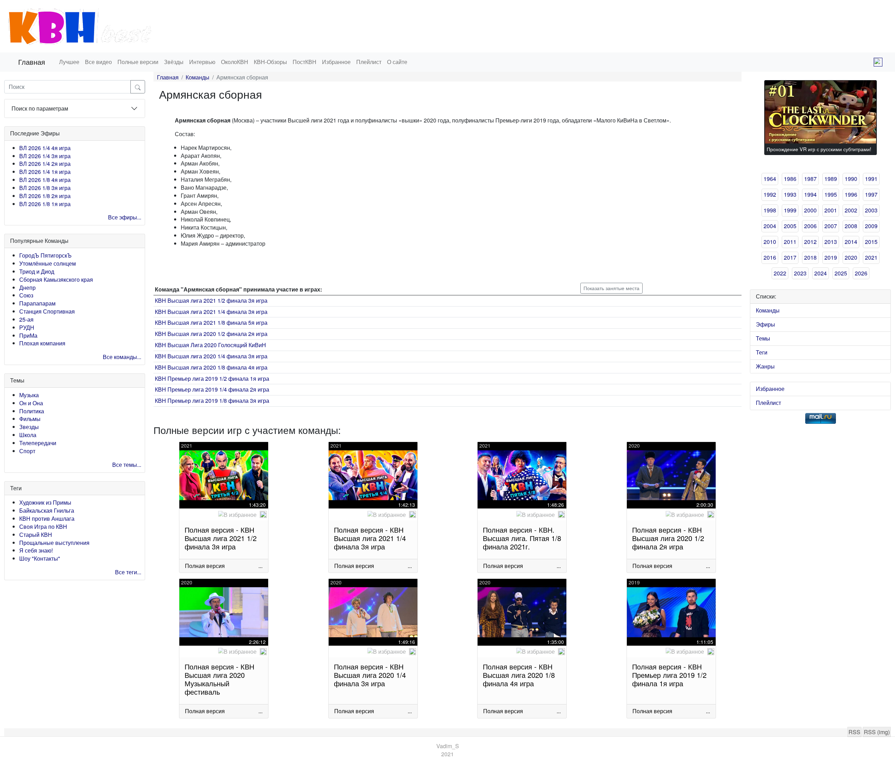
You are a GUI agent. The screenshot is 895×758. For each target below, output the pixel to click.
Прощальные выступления (54, 543)
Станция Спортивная (47, 311)
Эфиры (765, 324)
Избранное (336, 62)
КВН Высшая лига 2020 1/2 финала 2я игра (211, 334)
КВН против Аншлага (46, 518)
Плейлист (368, 62)
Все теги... (128, 572)
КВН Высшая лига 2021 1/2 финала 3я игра (211, 300)
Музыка (29, 395)
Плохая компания (42, 343)
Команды (197, 77)
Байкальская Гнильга (46, 510)
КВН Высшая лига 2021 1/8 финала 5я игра (211, 322)
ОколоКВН (234, 62)
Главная (31, 62)
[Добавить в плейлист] (263, 514)
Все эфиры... (124, 217)
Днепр (27, 287)
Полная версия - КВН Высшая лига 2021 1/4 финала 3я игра (370, 538)
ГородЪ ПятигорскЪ (45, 255)
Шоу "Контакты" (39, 558)
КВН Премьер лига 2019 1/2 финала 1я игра (212, 378)
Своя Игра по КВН (43, 526)
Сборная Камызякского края (56, 279)
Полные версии (137, 62)
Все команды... (122, 357)
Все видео (98, 62)
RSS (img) (877, 732)
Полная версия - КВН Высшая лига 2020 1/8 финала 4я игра (519, 674)
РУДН (26, 327)
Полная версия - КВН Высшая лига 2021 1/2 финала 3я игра (221, 538)
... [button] (260, 566)
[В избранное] (237, 515)
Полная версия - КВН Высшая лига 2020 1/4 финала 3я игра (370, 674)
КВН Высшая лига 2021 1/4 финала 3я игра (211, 312)
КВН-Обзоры (270, 62)
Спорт (27, 451)
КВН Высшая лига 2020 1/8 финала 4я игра (211, 367)
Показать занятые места (611, 288)
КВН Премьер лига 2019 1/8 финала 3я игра (212, 400)
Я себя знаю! (36, 550)
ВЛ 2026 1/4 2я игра (45, 164)
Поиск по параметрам (40, 108)
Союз (26, 295)
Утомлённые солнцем (47, 263)
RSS (854, 732)
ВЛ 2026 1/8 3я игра (45, 188)
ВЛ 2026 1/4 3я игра (45, 156)
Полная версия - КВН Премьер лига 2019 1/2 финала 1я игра (669, 674)
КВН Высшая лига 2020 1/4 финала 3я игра (211, 356)
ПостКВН (304, 62)
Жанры (765, 366)
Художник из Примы (45, 502)
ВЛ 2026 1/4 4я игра (45, 148)
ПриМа (28, 335)
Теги (761, 352)
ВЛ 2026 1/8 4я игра (45, 180)
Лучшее (69, 62)
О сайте (397, 62)
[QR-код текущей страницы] (878, 62)
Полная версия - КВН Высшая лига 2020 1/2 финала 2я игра (668, 538)
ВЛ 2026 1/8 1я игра (45, 204)
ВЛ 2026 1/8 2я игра (45, 196)
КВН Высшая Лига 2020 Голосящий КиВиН (210, 345)
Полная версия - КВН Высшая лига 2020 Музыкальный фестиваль (219, 679)
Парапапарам (37, 303)
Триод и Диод (36, 271)
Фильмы (30, 419)
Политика (31, 411)
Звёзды (174, 62)
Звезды (29, 427)
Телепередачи (37, 443)
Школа (27, 435)
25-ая (26, 319)
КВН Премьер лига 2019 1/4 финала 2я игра (212, 389)
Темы (763, 338)
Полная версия (205, 566)
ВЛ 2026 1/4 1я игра (45, 172)
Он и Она (31, 403)
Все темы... (126, 465)
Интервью (202, 62)
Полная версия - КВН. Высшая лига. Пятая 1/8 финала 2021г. (522, 538)
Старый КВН (35, 535)
